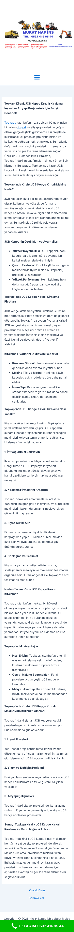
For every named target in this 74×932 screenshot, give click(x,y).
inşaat (21, 127)
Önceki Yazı (37, 890)
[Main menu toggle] (37, 77)
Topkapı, (10, 122)
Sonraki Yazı (37, 898)
